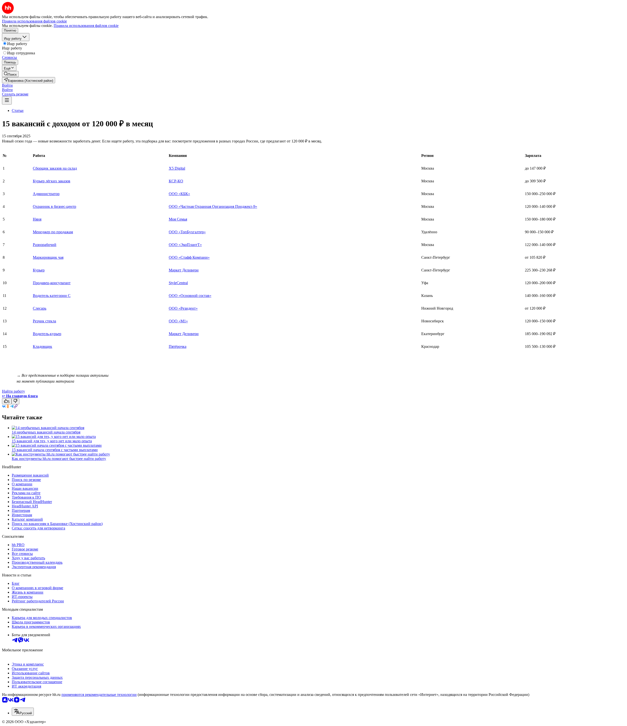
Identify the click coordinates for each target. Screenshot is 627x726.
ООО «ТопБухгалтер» (187, 232)
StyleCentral (178, 283)
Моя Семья (178, 219)
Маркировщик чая (48, 257)
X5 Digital (177, 168)
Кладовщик (42, 346)
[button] (7, 85)
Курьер (39, 270)
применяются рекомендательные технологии (99, 694)
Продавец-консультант (52, 283)
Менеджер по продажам (53, 232)
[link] (10, 74)
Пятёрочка (177, 346)
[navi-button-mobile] (7, 100)
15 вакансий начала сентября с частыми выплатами (55, 450)
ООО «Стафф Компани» (189, 257)
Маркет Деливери (184, 270)
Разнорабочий (44, 245)
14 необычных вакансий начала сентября (46, 432)
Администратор (46, 194)
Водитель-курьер (47, 334)
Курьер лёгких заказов (51, 181)
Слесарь (39, 308)
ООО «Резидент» (183, 308)
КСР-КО (176, 181)
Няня (37, 219)
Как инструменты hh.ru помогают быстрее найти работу (59, 459)
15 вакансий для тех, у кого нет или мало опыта (52, 441)
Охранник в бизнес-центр (54, 206)
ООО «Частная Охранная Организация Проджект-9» (213, 206)
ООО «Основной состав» (190, 295)
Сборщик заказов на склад (55, 168)
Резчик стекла (44, 321)
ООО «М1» (178, 321)
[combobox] (23, 712)
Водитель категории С (52, 295)
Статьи (18, 110)
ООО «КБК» (179, 194)
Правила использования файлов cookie (86, 25)
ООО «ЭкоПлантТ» (185, 245)
